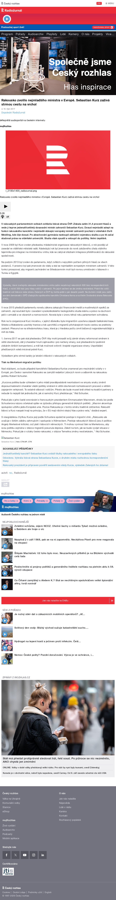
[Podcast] (2, 217)
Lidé (63, 34)
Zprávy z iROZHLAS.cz (16, 677)
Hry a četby (10, 501)
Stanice (6, 807)
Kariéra (62, 811)
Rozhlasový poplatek (70, 820)
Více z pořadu (12, 610)
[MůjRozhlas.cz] (5, 126)
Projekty (97, 34)
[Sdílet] (7, 217)
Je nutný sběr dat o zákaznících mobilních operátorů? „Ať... (49, 614)
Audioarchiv (36, 34)
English (48, 892)
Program (7, 34)
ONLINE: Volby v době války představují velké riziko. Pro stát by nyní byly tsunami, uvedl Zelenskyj (51, 767)
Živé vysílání (74, 501)
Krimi (26, 501)
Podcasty (7, 834)
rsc (10, 473)
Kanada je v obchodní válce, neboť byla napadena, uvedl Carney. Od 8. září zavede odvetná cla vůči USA (54, 773)
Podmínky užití (35, 892)
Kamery (74, 34)
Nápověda (64, 803)
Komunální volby (11, 803)
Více (110, 34)
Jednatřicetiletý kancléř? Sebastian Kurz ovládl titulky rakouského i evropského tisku (50, 453)
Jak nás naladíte (67, 798)
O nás (85, 34)
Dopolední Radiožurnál (13, 112)
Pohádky (41, 501)
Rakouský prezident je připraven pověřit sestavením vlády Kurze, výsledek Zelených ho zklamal (55, 465)
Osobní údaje (19, 892)
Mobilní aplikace (11, 838)
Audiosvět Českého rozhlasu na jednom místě (23, 514)
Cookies (6, 892)
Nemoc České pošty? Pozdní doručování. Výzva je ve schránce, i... (54, 654)
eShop (6, 811)
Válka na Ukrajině (11, 798)
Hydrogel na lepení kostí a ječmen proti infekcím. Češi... (47, 641)
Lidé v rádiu (65, 807)
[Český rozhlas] (10, 3)
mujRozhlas (7, 493)
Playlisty (52, 34)
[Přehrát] (5, 207)
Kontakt (63, 815)
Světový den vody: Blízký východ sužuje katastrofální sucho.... (51, 627)
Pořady (20, 34)
